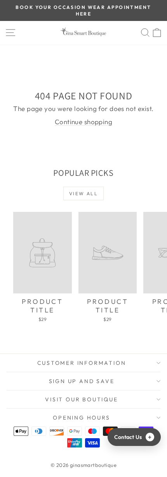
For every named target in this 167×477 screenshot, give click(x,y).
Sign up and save (82, 381)
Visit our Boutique (81, 399)
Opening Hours (81, 417)
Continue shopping (83, 122)
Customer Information (81, 362)
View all (83, 193)
